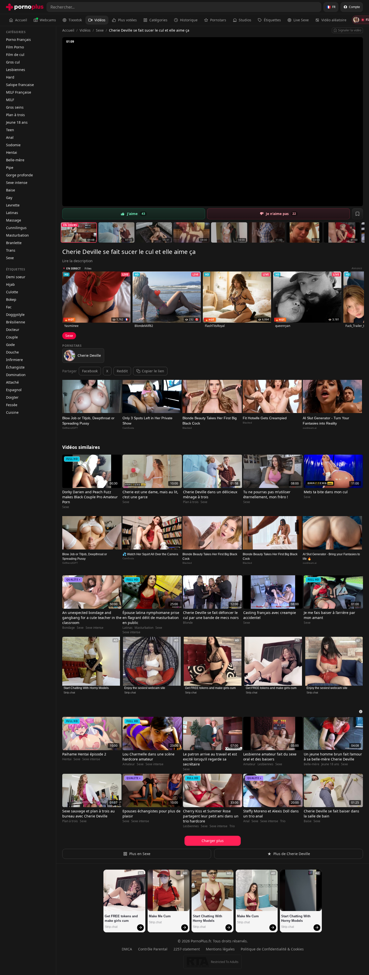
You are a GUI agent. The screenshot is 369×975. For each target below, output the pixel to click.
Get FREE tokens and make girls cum (210, 688)
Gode (10, 344)
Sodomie (13, 145)
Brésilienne (15, 322)
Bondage (68, 628)
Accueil (21, 20)
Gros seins (15, 107)
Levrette (13, 205)
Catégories (158, 20)
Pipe (9, 167)
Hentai (11, 152)
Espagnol (14, 389)
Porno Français (18, 39)
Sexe (10, 257)
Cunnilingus (16, 227)
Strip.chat (69, 692)
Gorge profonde (19, 175)
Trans (10, 250)
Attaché (12, 382)
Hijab (10, 284)
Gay (9, 197)
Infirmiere (14, 359)
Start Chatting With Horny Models (86, 688)
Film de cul (15, 54)
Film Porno (15, 47)
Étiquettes (272, 20)
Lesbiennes (15, 69)
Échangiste (15, 367)
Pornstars (218, 20)
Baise (10, 190)
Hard (10, 77)
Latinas (12, 212)
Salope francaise (20, 84)
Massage (13, 220)
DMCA (127, 949)
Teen (10, 129)
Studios (245, 20)
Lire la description (77, 260)
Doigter (12, 397)
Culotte (12, 292)
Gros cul (13, 62)
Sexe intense (16, 182)
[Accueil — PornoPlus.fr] (24, 7)
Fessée (11, 404)
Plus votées (127, 20)
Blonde (188, 623)
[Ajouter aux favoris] (357, 213)
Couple (12, 337)
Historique (189, 20)
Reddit (122, 371)
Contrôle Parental (152, 949)
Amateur (128, 764)
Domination (16, 374)
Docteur (12, 329)
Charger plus (213, 840)
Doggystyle (15, 314)
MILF (10, 99)
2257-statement (186, 949)
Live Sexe (301, 20)
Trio (232, 826)
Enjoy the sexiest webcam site (144, 688)
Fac (9, 307)
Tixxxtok (75, 20)
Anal (10, 137)
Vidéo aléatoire (333, 20)
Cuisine (12, 412)
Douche (12, 352)
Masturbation (17, 235)
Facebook (90, 371)
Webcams (48, 20)
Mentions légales (220, 949)
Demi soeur (15, 276)
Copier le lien (153, 371)
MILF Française (18, 92)
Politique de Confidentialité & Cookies (272, 949)
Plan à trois (15, 114)
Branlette (14, 242)
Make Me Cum (160, 916)
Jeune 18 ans (17, 122)
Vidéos (99, 20)
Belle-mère (15, 160)
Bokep (11, 299)
